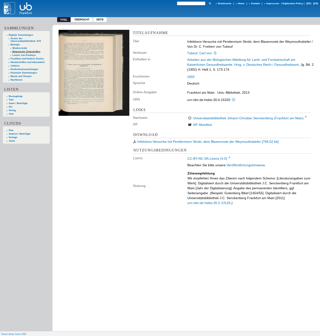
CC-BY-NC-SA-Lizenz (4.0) (207, 158)
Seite (100, 19)
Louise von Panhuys (24, 55)
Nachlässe (17, 79)
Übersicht (81, 19)
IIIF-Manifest (202, 125)
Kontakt (255, 3)
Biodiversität (19, 48)
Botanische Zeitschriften (26, 51)
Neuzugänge (16, 96)
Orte (11, 130)
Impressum (272, 3)
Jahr (11, 113)
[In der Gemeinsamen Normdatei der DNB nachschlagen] (215, 53)
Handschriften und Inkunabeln (28, 62)
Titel (11, 99)
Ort (10, 106)
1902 (191, 77)
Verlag (12, 110)
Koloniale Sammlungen (24, 72)
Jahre (12, 140)
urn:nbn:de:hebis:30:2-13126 (209, 203)
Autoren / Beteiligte (19, 133)
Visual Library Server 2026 (13, 334)
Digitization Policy (293, 3)
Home (241, 3)
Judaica (15, 65)
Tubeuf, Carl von (199, 53)
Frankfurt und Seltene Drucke (27, 58)
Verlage (13, 137)
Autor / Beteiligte (18, 103)
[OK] (210, 3)
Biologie (15, 44)
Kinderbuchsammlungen (24, 69)
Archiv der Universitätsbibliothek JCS (26, 39)
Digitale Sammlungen (21, 35)
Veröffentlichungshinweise (246, 165)
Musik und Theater (21, 76)
